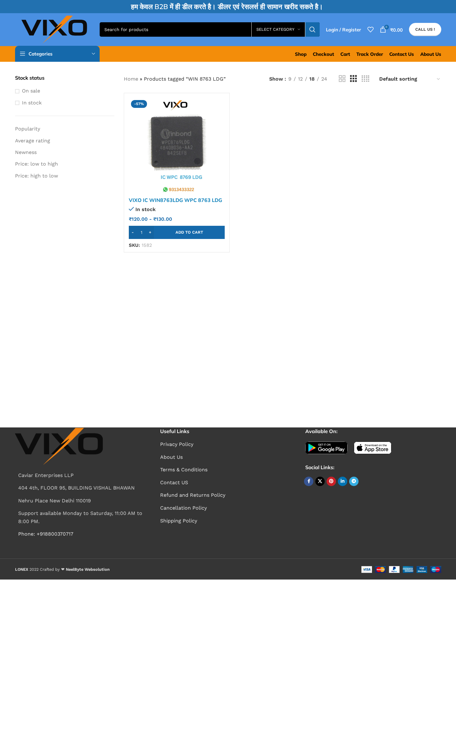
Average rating (32, 141)
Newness (26, 152)
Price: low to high (36, 164)
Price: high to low (36, 176)
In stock (32, 103)
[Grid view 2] (342, 78)
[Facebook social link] (308, 481)
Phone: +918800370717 (45, 534)
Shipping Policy (178, 521)
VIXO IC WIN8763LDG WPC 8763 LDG (175, 200)
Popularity (27, 129)
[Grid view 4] (365, 78)
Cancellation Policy (183, 508)
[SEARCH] (312, 29)
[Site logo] (54, 29)
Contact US (174, 482)
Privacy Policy (176, 444)
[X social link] (320, 481)
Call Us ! (425, 29)
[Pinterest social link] (331, 481)
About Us (171, 457)
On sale (31, 91)
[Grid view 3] (353, 78)
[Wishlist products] (370, 29)
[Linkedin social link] (342, 481)
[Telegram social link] (354, 481)
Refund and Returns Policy (192, 495)
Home (131, 79)
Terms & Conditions (183, 470)
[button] (177, 232)
